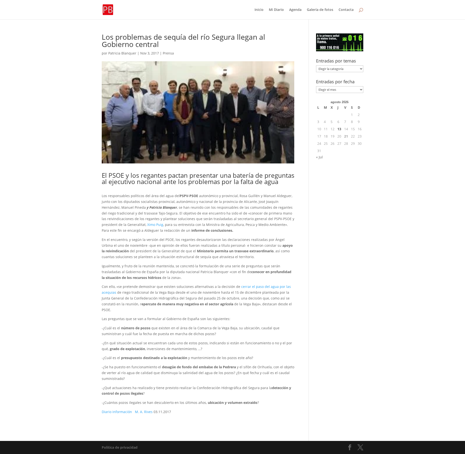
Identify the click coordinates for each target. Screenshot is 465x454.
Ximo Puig (154, 224)
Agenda (295, 10)
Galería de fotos (320, 10)
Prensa (168, 53)
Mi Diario (276, 10)
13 (339, 129)
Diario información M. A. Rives (128, 411)
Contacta (346, 10)
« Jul (319, 157)
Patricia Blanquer (122, 53)
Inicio (259, 10)
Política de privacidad (120, 447)
